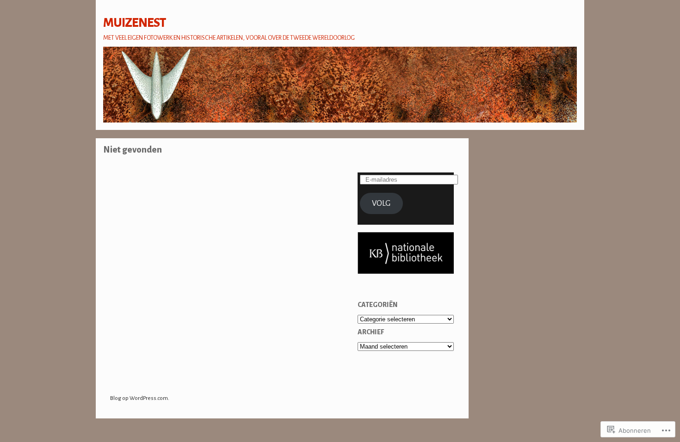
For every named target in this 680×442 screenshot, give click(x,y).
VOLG (381, 203)
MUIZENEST (134, 23)
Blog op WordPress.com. (139, 398)
